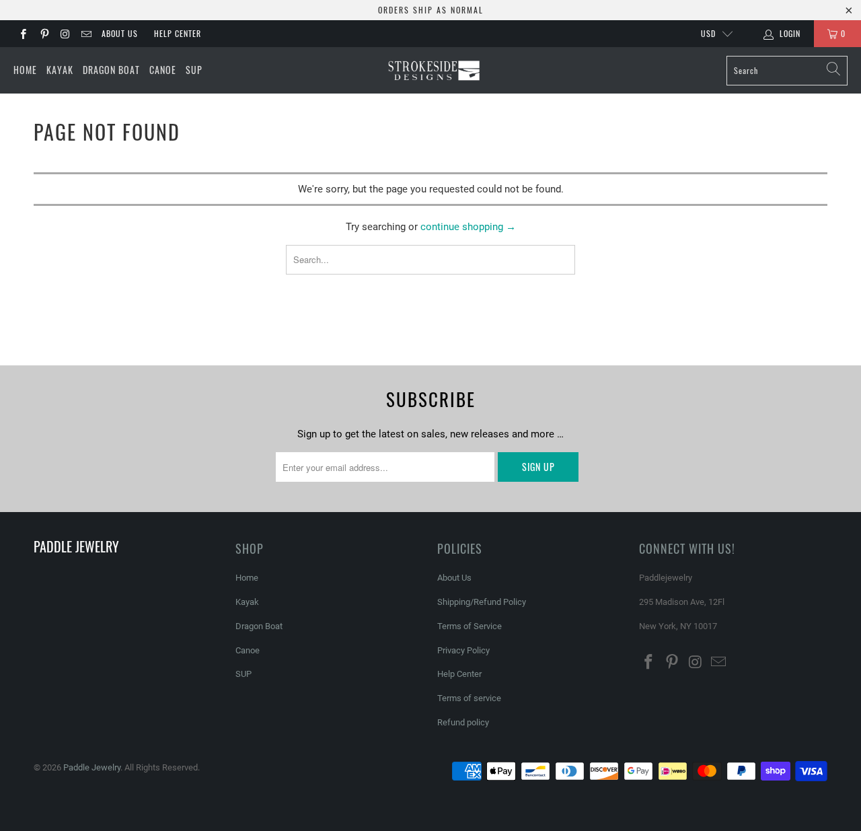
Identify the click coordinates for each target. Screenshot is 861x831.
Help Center (177, 33)
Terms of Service (469, 626)
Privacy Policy (463, 650)
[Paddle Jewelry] (433, 70)
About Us (120, 33)
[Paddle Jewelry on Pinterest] (43, 33)
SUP (194, 70)
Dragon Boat (111, 70)
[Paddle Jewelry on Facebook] (22, 33)
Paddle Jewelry (91, 767)
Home (25, 70)
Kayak (59, 70)
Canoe (162, 70)
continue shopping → (468, 227)
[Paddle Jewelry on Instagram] (65, 33)
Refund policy (463, 722)
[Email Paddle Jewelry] (85, 33)
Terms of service (469, 698)
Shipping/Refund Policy (481, 602)
